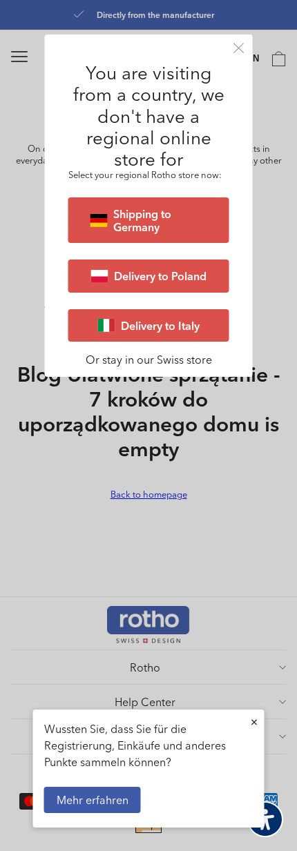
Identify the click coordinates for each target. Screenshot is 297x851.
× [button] (254, 721)
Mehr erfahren (92, 800)
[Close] (239, 48)
